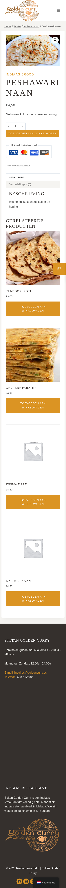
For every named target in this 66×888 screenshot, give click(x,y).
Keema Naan (16, 484)
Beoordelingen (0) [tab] (20, 184)
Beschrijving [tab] (16, 176)
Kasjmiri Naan (18, 580)
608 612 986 (25, 677)
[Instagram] (26, 881)
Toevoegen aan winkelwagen (32, 133)
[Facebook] (19, 881)
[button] (55, 40)
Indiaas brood (20, 74)
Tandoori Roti (18, 291)
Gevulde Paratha (21, 387)
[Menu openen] (58, 10)
